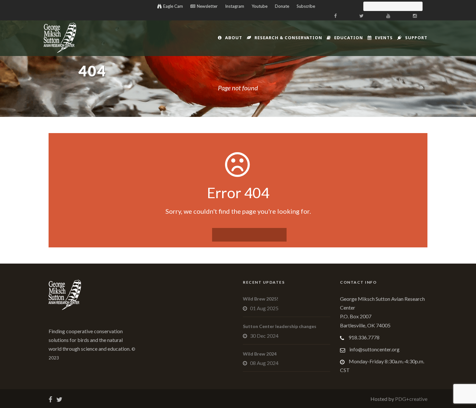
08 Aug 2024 (264, 363)
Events (384, 37)
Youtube (259, 6)
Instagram (234, 6)
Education (348, 37)
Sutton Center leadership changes (279, 326)
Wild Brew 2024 (260, 354)
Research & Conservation (288, 37)
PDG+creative (410, 399)
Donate (282, 6)
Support (416, 37)
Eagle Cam (173, 6)
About (233, 37)
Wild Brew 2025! (260, 298)
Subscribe (306, 6)
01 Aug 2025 (264, 308)
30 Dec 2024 (264, 336)
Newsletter (207, 6)
